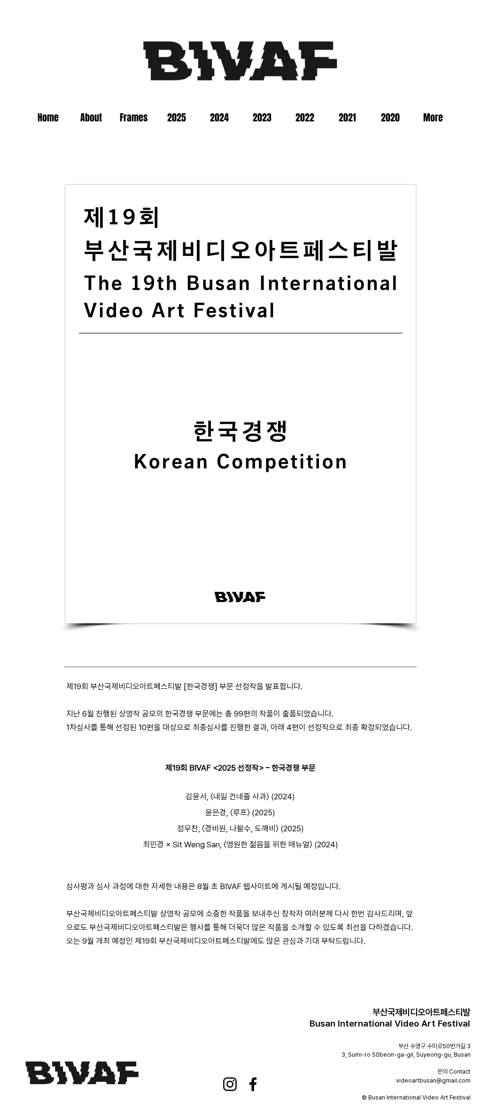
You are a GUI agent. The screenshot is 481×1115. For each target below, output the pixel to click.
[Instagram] (230, 1084)
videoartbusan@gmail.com (433, 1080)
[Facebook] (253, 1084)
